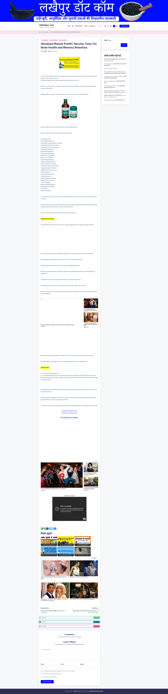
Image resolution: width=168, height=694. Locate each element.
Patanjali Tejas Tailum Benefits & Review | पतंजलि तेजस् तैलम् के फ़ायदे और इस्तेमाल (115, 77)
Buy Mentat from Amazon (69, 417)
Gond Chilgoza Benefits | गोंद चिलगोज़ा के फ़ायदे (114, 100)
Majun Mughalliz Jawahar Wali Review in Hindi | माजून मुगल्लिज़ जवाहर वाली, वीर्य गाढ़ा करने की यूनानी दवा (115, 73)
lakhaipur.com (46, 25)
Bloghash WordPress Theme (96, 691)
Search (106, 40)
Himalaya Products (63, 40)
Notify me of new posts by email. (50, 677)
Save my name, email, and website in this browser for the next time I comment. (59, 671)
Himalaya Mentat (53, 40)
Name (42, 664)
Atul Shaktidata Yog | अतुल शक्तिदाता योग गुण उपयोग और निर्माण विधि (115, 65)
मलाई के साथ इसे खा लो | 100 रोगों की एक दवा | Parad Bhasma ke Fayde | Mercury (114, 96)
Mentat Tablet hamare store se (69, 411)
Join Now (97, 617)
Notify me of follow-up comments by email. (52, 674)
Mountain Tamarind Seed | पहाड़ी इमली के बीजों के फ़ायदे (114, 82)
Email (62, 664)
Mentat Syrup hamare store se (69, 413)
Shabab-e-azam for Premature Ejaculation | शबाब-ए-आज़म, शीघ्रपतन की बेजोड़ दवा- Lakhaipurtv (115, 92)
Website (82, 664)
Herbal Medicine (45, 40)
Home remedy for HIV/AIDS (110, 69)
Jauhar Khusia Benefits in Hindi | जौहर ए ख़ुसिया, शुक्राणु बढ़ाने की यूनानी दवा (114, 87)
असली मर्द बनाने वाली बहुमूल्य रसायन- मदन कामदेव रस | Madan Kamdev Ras (114, 60)
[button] (124, 26)
